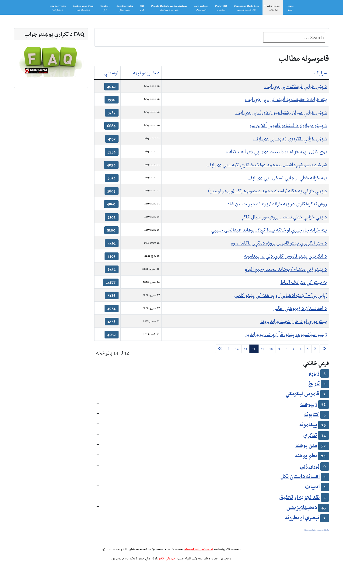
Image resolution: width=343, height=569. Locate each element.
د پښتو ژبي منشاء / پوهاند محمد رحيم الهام (286, 269)
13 (245, 349)
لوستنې (111, 72)
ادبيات (312, 486)
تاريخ (314, 383)
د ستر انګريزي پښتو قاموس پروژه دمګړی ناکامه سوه (279, 242)
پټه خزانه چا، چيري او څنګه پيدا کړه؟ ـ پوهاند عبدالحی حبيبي (269, 229)
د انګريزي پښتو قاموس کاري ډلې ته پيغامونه (285, 256)
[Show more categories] (98, 403)
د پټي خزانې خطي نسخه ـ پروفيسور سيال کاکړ (284, 216)
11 (262, 349)
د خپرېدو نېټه (146, 72)
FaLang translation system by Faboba (316, 530)
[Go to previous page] (315, 349)
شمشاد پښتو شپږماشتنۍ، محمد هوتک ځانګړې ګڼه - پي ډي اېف (266, 164)
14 (236, 349)
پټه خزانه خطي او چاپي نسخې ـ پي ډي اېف (287, 177)
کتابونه (311, 414)
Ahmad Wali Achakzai (198, 549)
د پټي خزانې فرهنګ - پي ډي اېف (295, 86)
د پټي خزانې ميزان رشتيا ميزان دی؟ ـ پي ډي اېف (281, 112)
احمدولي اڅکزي (167, 558)
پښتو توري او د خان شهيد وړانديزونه (293, 321)
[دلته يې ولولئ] (51, 61)
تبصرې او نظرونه (302, 517)
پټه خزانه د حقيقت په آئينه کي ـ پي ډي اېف (286, 99)
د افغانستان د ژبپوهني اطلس (300, 308)
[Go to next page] (228, 349)
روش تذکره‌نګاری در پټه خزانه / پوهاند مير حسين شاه (277, 203)
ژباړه (314, 373)
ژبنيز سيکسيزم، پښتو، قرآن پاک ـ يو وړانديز (286, 334)
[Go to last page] (220, 349)
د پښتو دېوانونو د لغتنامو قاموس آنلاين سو (288, 125)
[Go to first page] (324, 349)
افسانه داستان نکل (300, 476)
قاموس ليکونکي (302, 393)
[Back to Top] (11, 557)
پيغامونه (308, 424)
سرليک (320, 72)
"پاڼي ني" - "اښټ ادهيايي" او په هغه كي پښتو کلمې (280, 295)
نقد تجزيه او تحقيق (299, 497)
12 (254, 349)
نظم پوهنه (306, 455)
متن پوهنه (306, 445)
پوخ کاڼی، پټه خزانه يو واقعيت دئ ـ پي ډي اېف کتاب (276, 151)
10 (271, 349)
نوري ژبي (309, 466)
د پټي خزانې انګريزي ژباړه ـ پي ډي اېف (290, 138)
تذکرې (310, 435)
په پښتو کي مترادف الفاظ (303, 282)
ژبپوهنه (308, 404)
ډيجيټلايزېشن (302, 507)
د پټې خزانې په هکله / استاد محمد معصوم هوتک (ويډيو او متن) (267, 190)
